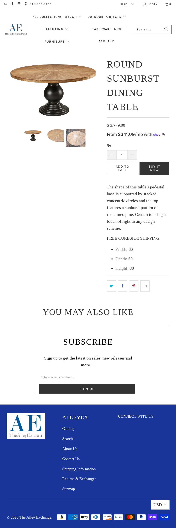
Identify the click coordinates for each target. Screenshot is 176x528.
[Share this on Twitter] (111, 286)
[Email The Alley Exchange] (5, 4)
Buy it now (154, 168)
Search (67, 438)
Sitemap (68, 489)
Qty (109, 145)
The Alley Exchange (35, 517)
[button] (73, 17)
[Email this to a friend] (145, 286)
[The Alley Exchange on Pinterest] (26, 4)
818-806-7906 (41, 4)
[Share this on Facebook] (122, 286)
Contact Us (71, 459)
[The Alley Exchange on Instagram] (19, 4)
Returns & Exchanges (79, 479)
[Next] (99, 89)
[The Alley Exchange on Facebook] (12, 4)
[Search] (166, 29)
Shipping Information (79, 469)
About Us (69, 449)
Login (152, 4)
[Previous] (9, 89)
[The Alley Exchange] (16, 29)
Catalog (68, 428)
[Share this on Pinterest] (133, 286)
